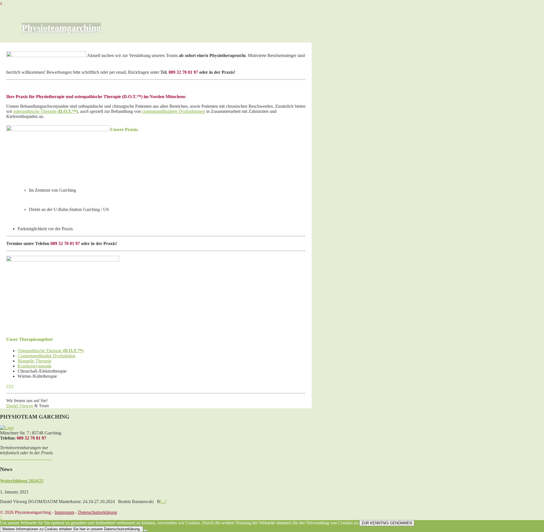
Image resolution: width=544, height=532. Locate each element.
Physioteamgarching (61, 28)
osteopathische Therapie (45, 111)
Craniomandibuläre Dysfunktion (46, 355)
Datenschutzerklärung (97, 512)
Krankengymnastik (35, 366)
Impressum (64, 512)
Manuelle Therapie (34, 360)
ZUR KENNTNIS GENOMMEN (387, 523)
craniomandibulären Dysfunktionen (173, 111)
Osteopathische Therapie (40, 350)
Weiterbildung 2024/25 (21, 480)
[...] (163, 501)
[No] (145, 530)
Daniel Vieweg (19, 405)
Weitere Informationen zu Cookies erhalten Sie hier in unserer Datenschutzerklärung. (71, 529)
